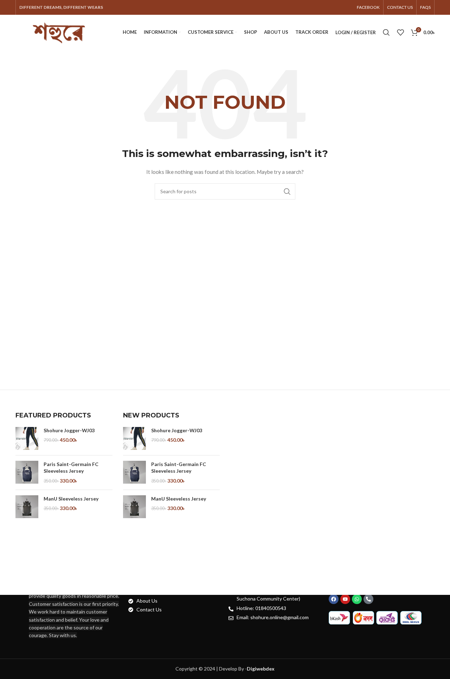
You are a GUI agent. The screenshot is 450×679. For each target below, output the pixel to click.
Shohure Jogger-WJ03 (69, 430)
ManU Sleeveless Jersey (71, 499)
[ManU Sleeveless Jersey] (26, 506)
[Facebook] (334, 599)
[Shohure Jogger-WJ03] (26, 438)
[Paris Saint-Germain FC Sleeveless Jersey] (26, 472)
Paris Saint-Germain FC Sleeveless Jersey (71, 467)
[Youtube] (345, 599)
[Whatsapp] (357, 599)
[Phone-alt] (368, 599)
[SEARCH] (287, 191)
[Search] (386, 32)
